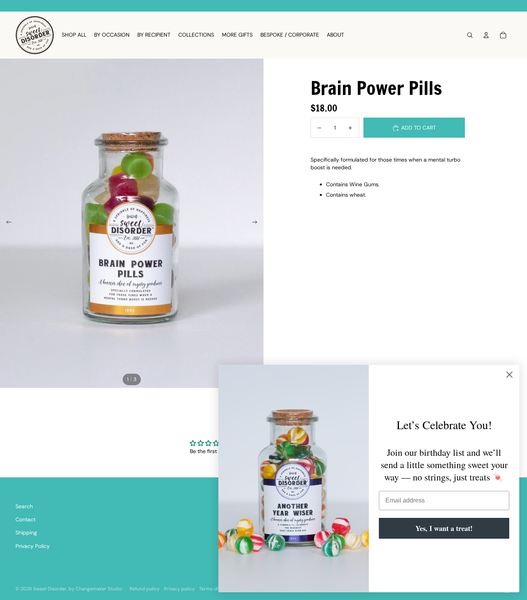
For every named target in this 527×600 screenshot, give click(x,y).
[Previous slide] (6, 223)
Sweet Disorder (50, 589)
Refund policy (145, 589)
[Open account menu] (486, 35)
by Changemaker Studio (95, 589)
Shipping (26, 532)
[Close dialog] (509, 374)
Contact (25, 519)
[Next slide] (257, 223)
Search (24, 506)
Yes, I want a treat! (444, 528)
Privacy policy (179, 589)
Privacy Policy (32, 546)
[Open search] (469, 35)
